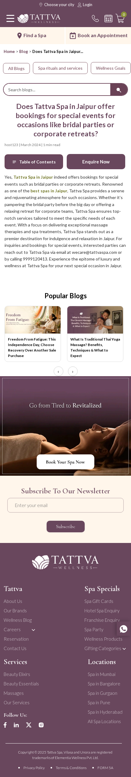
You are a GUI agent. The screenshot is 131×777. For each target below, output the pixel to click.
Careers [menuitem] (12, 629)
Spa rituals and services (60, 68)
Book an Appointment (103, 35)
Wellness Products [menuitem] (103, 639)
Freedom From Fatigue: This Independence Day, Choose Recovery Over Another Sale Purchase (32, 347)
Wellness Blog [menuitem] (18, 620)
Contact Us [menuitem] (15, 648)
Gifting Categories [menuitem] (102, 648)
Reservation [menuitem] (16, 639)
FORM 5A (105, 767)
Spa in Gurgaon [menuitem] (102, 693)
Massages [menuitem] (14, 693)
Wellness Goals (111, 68)
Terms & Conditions (71, 767)
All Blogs (16, 68)
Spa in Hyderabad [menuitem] (105, 712)
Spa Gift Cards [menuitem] (98, 601)
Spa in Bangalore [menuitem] (104, 683)
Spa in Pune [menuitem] (99, 702)
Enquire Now (96, 161)
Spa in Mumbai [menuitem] (101, 674)
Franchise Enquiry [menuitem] (102, 620)
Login (87, 4)
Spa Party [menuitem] (93, 629)
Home (9, 51)
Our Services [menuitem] (17, 702)
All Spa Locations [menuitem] (104, 721)
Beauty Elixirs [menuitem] (17, 674)
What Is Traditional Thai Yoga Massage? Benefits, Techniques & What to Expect (95, 347)
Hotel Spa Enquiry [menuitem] (101, 610)
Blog (23, 51)
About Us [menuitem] (13, 601)
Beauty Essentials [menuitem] (21, 683)
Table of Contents (37, 161)
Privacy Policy (34, 767)
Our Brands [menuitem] (15, 610)
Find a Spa (34, 35)
